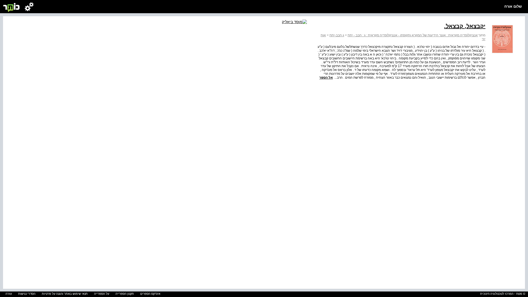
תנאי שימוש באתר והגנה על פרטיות (65, 293)
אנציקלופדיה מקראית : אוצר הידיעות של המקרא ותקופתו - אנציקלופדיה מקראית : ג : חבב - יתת (413, 35)
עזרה (9, 293)
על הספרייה (101, 293)
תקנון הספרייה (125, 293)
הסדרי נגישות (26, 293)
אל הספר (326, 77)
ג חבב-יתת (336, 35)
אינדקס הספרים (150, 293)
